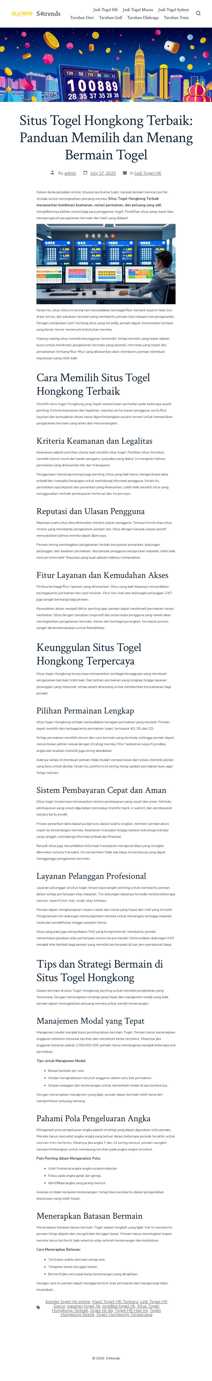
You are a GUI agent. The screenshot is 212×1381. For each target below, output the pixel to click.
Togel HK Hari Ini (131, 1310)
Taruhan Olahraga (143, 17)
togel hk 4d (101, 1310)
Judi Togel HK (105, 9)
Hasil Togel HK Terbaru (115, 1301)
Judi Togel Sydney (173, 9)
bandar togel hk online (68, 1301)
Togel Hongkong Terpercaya (124, 1314)
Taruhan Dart (82, 17)
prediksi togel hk (118, 1306)
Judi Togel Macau (138, 9)
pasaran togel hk (83, 1306)
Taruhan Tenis (176, 17)
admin (70, 173)
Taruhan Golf (110, 17)
